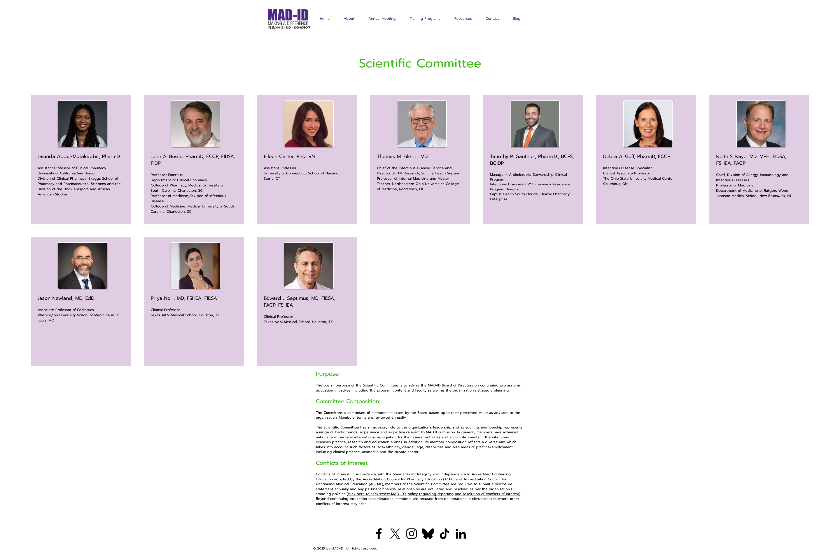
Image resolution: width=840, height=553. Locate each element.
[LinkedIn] (461, 534)
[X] (395, 534)
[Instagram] (411, 534)
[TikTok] (444, 534)
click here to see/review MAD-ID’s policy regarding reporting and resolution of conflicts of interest (433, 494)
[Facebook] (379, 534)
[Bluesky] (428, 534)
